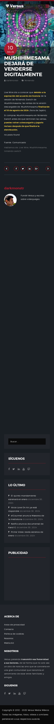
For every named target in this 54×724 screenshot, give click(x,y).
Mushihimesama (38, 147)
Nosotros (8, 638)
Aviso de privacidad (14, 624)
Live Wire (23, 147)
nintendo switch (12, 151)
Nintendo (29, 80)
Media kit (9, 643)
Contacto (9, 629)
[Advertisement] (27, 324)
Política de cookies (14, 634)
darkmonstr (12, 80)
